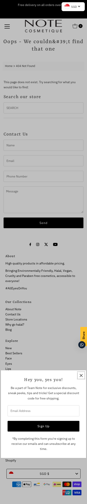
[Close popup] (81, 375)
